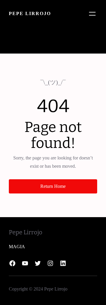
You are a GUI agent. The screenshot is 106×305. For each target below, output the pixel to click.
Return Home (53, 186)
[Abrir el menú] (92, 14)
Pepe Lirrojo (30, 13)
